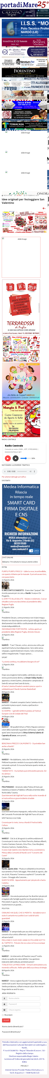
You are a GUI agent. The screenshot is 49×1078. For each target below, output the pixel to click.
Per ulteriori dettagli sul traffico (14, 477)
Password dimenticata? (11, 1032)
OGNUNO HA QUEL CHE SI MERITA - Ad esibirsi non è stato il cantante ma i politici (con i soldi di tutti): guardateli (24, 915)
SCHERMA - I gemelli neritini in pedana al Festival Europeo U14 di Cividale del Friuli (21, 712)
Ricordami (8, 1015)
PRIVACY (24, 1066)
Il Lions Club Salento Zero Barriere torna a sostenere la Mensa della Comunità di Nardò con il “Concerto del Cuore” (23, 853)
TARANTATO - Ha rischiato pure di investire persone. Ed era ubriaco (24, 772)
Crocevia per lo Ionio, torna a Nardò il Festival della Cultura (22, 824)
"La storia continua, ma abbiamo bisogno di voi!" (21, 661)
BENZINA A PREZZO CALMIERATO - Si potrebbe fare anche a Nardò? (23, 745)
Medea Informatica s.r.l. (34, 1070)
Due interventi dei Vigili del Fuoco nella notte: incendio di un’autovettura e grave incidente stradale (24, 797)
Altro (19, 195)
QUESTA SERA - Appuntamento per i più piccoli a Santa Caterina (24, 882)
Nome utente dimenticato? (12, 1026)
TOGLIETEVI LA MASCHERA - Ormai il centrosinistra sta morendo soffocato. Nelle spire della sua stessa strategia (24, 966)
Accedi (6, 1020)
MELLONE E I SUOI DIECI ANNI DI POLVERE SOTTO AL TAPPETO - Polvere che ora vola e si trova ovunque (23, 942)
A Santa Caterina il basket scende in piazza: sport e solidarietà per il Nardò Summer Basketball (22, 688)
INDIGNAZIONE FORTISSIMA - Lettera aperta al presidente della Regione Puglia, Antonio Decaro (22, 631)
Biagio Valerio (32, 1056)
